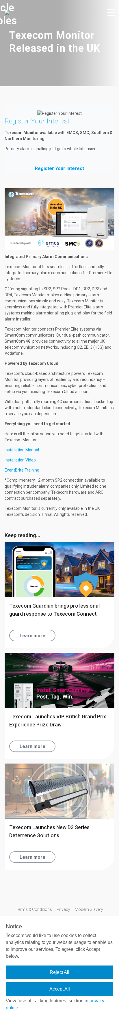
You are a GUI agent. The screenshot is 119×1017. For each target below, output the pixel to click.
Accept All (59, 989)
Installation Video (20, 460)
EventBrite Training (22, 470)
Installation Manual (22, 450)
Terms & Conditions (34, 909)
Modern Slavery (89, 909)
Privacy (63, 909)
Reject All (59, 972)
